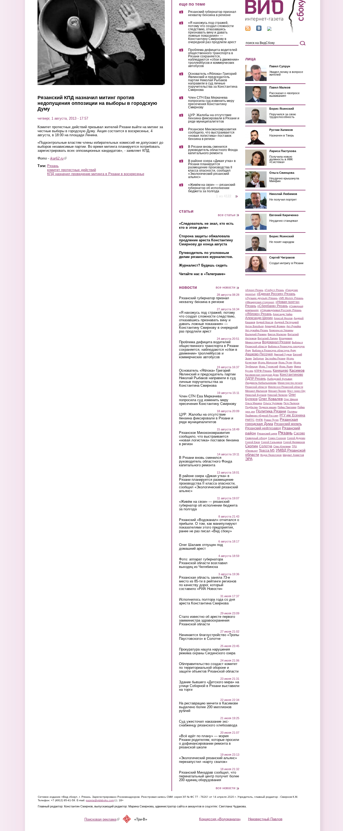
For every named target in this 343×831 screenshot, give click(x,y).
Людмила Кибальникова (261, 382)
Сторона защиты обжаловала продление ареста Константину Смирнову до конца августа (206, 240)
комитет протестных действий (71, 170)
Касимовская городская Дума (262, 375)
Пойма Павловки (287, 407)
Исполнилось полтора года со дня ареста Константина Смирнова (207, 601)
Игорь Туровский (268, 366)
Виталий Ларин (268, 338)
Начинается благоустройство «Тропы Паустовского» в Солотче (209, 637)
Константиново (291, 374)
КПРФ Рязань (263, 370)
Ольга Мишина (253, 403)
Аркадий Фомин (275, 326)
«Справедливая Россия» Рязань (280, 310)
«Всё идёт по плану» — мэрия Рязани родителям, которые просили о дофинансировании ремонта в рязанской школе (209, 741)
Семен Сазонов (277, 438)
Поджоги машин (268, 407)
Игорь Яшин (286, 366)
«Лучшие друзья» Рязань (261, 298)
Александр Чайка (282, 314)
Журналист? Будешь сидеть (203, 265)
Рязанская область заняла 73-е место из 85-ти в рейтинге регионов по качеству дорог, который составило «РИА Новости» (207, 583)
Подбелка (251, 407)
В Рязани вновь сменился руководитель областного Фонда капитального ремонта (213, 150)
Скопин (251, 446)
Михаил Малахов (256, 390)
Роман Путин (271, 420)
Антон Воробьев (254, 326)
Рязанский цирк (267, 433)
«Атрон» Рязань (254, 290)
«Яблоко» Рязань (258, 314)
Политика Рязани (271, 411)
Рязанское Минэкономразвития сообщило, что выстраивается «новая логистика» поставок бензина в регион (212, 134)
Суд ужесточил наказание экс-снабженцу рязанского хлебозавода (208, 723)
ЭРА (248, 459)
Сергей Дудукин (296, 438)
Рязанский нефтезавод (263, 428)
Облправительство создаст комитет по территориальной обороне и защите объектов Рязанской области (208, 667)
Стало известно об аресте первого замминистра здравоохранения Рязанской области (207, 620)
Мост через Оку (296, 391)
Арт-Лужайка (293, 326)
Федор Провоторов (271, 455)
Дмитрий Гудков (283, 354)
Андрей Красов (264, 322)
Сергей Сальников (271, 442)
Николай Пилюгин (277, 395)
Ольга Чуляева (272, 403)
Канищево (280, 370)
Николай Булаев (255, 394)
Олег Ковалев (271, 399)
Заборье (258, 358)
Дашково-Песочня (259, 354)
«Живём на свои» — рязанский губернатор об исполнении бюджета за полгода (211, 188)
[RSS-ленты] (248, 30)
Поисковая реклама (102, 819)
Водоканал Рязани (276, 342)
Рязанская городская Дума (271, 421)
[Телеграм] (269, 30)
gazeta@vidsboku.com (101, 800)
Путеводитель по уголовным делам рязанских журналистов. (206, 255)
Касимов (296, 370)
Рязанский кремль (288, 424)
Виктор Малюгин (277, 334)
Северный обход (256, 438)
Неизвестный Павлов (265, 819)
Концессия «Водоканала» (220, 819)
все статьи (226, 215)
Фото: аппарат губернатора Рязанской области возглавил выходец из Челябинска (203, 563)
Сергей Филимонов (294, 442)
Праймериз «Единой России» (261, 415)
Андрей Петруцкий (286, 322)
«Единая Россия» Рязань (276, 294)
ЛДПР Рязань (255, 379)
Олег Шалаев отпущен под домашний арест (201, 547)
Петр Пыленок (291, 403)
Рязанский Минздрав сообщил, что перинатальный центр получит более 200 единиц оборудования (209, 776)
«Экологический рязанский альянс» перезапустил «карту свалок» (208, 760)
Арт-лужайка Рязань (256, 330)
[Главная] (275, 32)
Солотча (265, 446)
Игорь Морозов (267, 362)
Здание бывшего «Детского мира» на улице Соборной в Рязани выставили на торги (209, 686)
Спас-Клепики (282, 446)
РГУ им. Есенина (292, 415)
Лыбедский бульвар (279, 378)
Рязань (53, 166)
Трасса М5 (267, 450)
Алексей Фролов (283, 318)
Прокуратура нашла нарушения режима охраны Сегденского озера (207, 651)
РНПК (259, 419)
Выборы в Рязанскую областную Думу (274, 350)
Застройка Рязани (275, 358)
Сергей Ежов (252, 442)
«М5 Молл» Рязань (291, 298)
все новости (225, 287)
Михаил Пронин (277, 391)
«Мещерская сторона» (259, 302)
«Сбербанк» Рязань (272, 306)
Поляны (292, 411)
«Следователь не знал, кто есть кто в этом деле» (206, 225)
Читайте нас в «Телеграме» (202, 274)
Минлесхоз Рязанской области (285, 387)
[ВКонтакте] (259, 30)
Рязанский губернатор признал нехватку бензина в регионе (212, 13)
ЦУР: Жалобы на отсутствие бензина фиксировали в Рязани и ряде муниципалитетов (213, 118)
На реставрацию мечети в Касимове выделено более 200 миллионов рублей (208, 707)
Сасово (299, 433)
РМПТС (250, 419)
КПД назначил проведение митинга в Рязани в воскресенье (95, 174)
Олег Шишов (291, 399)
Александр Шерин (259, 318)
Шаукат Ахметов (293, 454)
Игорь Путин (285, 362)
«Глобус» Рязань (274, 290)
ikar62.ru (58, 158)
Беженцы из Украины (281, 330)
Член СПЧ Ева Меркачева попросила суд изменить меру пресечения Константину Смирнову (211, 102)
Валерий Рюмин (256, 334)
